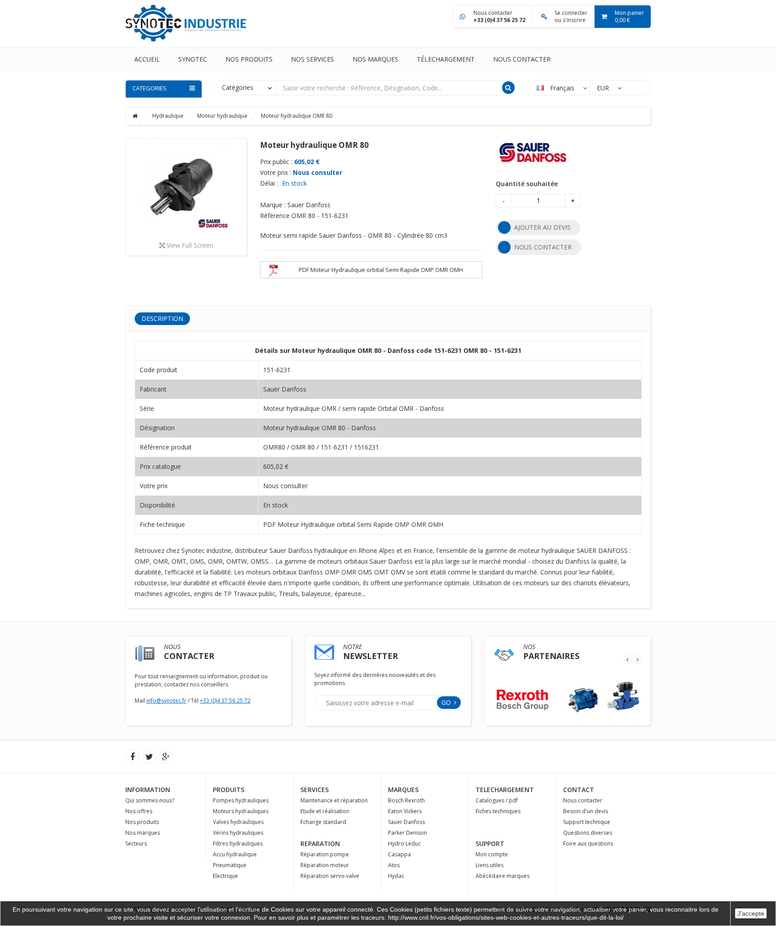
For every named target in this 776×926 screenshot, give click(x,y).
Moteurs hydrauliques (241, 811)
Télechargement (446, 59)
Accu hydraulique (235, 854)
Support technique (586, 822)
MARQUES (403, 789)
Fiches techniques (498, 811)
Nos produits (249, 59)
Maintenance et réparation (334, 800)
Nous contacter (522, 59)
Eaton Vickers (405, 811)
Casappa (399, 854)
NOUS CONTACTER (543, 247)
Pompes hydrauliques (241, 800)
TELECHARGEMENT (505, 789)
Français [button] (562, 88)
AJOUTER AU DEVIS (542, 227)
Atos (394, 865)
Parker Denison (407, 833)
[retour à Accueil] (141, 116)
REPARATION (320, 843)
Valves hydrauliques (238, 822)
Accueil (147, 59)
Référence (275, 215)
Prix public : (276, 161)
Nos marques (375, 59)
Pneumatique (230, 865)
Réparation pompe (324, 854)
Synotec (192, 59)
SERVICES (314, 789)
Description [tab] (162, 318)
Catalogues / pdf (497, 800)
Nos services (312, 59)
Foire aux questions (588, 843)
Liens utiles (489, 865)
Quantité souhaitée (527, 183)
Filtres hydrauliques (238, 843)
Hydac (396, 876)
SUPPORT (490, 843)
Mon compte (492, 854)
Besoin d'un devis (585, 811)
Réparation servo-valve (329, 876)
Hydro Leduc (404, 843)
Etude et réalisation (324, 811)
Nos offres (138, 811)
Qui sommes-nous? (149, 800)
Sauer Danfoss (406, 822)
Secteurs (136, 843)
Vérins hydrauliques (238, 833)
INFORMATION (147, 789)
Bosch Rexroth (406, 800)
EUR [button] (604, 88)
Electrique (225, 876)
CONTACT (578, 789)
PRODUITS (228, 789)
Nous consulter (317, 172)
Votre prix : (275, 172)
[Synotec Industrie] (186, 22)
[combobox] (246, 87)
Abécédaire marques (502, 876)
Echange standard (323, 822)
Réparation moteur (324, 865)
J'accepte (750, 913)
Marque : (273, 204)
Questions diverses (587, 833)
